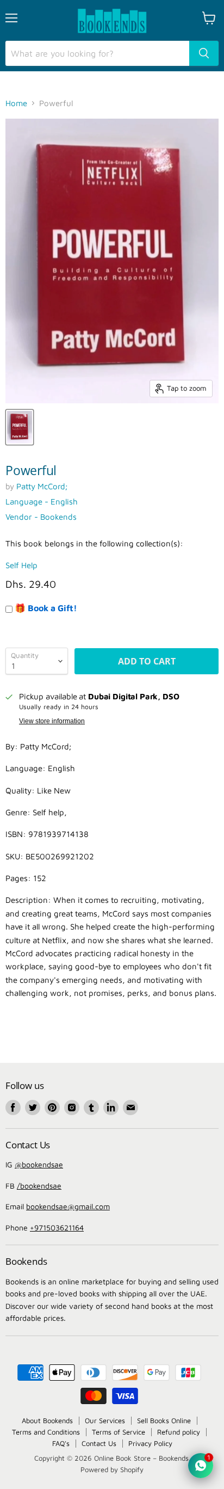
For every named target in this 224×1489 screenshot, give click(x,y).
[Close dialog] (211, 586)
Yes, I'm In (112, 896)
